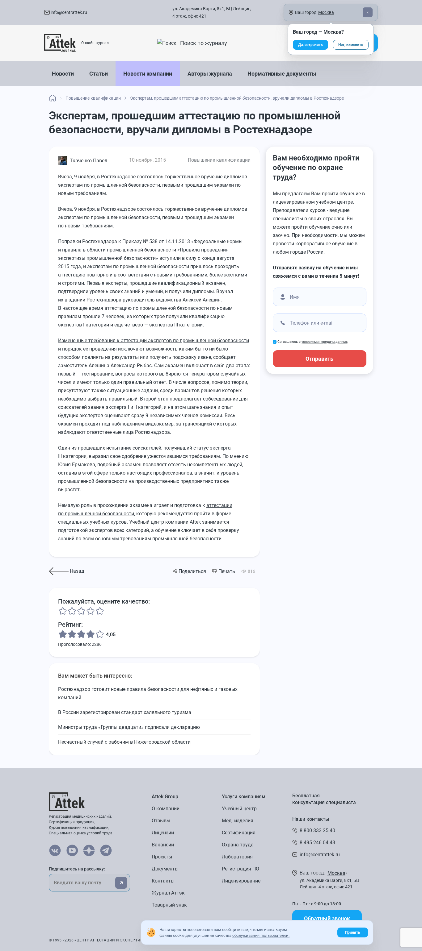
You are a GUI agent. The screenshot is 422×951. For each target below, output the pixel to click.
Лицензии (163, 833)
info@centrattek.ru (68, 12)
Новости (63, 73)
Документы (165, 869)
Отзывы (161, 821)
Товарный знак (169, 905)
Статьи (98, 73)
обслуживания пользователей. (260, 935)
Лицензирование (241, 881)
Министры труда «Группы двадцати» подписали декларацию (129, 727)
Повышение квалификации (219, 160)
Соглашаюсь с (312, 342)
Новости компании (147, 73)
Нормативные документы (281, 73)
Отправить (319, 358)
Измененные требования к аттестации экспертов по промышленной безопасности (153, 340)
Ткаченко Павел (88, 161)
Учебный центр (239, 809)
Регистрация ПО (240, 869)
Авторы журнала (210, 73)
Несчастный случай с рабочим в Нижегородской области (124, 742)
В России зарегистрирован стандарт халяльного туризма (124, 712)
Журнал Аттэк (168, 893)
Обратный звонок (327, 918)
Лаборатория (237, 857)
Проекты (162, 857)
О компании (165, 809)
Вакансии (163, 845)
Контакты (163, 881)
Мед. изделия (237, 821)
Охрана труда (238, 845)
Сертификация (238, 833)
